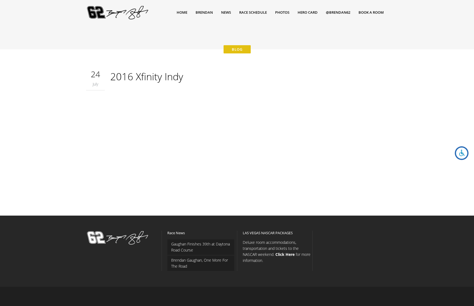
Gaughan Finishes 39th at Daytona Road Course (200, 247)
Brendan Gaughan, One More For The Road (199, 263)
